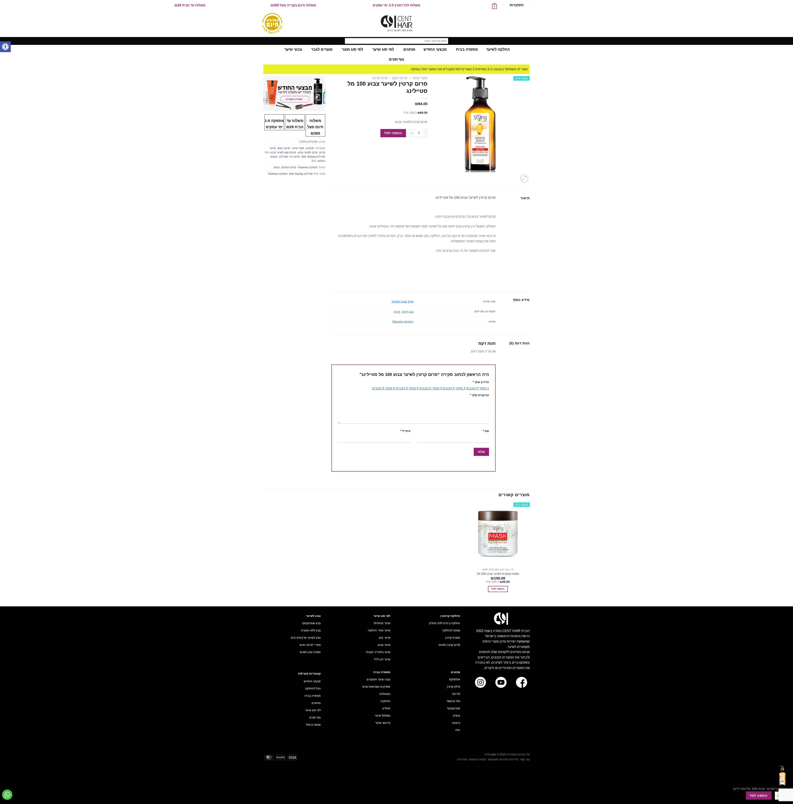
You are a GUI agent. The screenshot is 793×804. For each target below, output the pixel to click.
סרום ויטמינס (288, 167)
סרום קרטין (380, 78)
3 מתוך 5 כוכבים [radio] (430, 388)
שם (486, 430)
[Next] (514, 176)
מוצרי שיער (419, 78)
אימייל (405, 430)
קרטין (396, 311)
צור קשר (525, 759)
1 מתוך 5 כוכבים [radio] (477, 388)
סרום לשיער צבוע (308, 152)
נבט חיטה (407, 311)
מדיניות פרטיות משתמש (503, 759)
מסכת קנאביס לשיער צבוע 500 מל (498, 573)
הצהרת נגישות (477, 759)
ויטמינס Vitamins (402, 321)
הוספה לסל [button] (498, 589)
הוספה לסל (393, 133)
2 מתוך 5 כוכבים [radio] (454, 388)
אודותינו (462, 759)
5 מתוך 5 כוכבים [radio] (383, 388)
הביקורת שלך (479, 395)
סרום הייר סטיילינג (289, 156)
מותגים (310, 148)
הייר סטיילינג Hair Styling (303, 173)
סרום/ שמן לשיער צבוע (283, 152)
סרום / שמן (399, 78)
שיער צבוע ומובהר (402, 301)
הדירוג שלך (480, 382)
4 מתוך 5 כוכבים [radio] (407, 388)
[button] (5, 46)
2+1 (314, 160)
